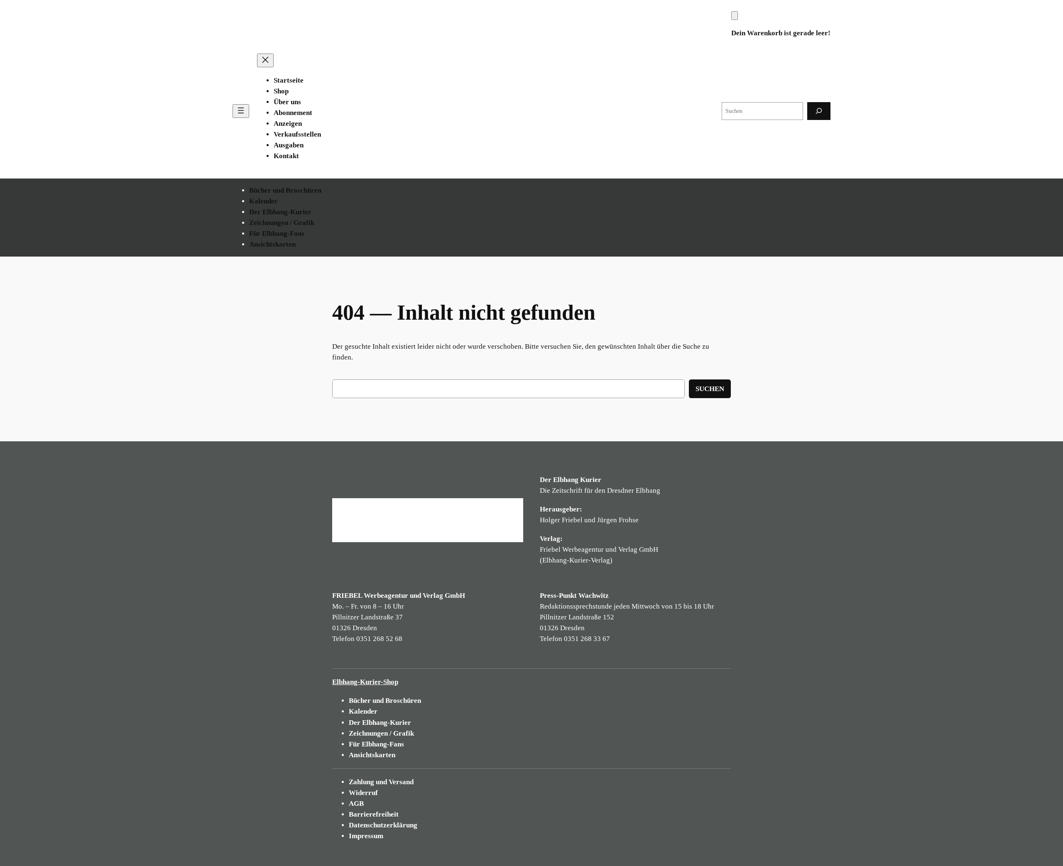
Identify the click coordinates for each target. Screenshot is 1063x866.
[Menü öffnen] (241, 111)
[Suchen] (818, 111)
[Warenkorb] (734, 15)
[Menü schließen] (265, 60)
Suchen (710, 389)
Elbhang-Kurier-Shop (365, 682)
